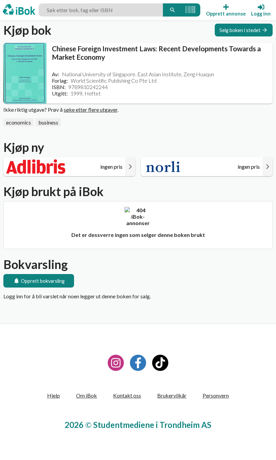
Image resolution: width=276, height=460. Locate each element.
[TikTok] (160, 363)
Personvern (216, 395)
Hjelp (53, 395)
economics (18, 122)
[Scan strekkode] (190, 9)
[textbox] (101, 9)
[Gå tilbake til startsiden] (19, 10)
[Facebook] (138, 363)
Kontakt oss (127, 395)
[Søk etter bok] (172, 9)
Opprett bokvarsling (43, 281)
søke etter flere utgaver (90, 109)
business (48, 122)
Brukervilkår (171, 395)
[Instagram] (116, 363)
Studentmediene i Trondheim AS (152, 425)
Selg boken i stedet (240, 30)
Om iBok (86, 395)
